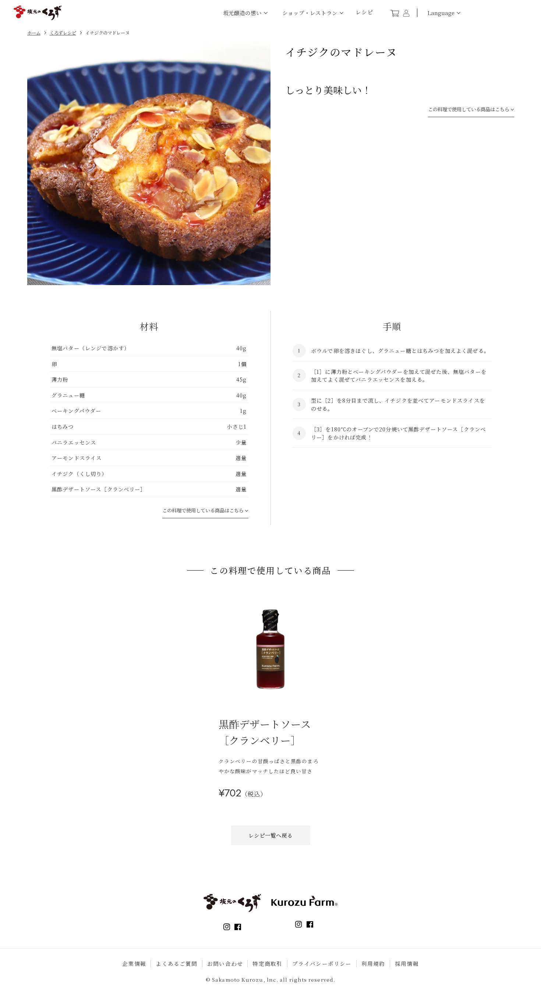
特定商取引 (267, 963)
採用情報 (407, 963)
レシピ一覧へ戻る (270, 835)
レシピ (364, 12)
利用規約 (373, 963)
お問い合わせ (225, 963)
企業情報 (134, 963)
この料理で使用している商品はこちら (468, 109)
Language (441, 13)
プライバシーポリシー (322, 963)
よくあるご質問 (176, 963)
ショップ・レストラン (309, 13)
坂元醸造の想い (242, 13)
